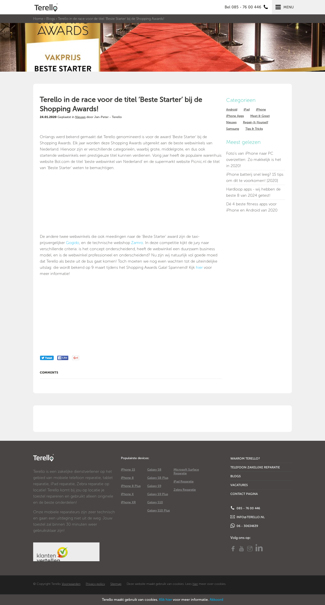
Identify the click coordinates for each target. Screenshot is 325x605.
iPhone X (127, 494)
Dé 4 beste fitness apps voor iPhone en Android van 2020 (251, 207)
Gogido (72, 242)
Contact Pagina (244, 494)
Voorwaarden (71, 584)
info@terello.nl (250, 517)
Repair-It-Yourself (255, 122)
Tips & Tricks (254, 129)
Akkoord (216, 599)
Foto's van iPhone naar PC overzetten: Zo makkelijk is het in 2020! (253, 159)
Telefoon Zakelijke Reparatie (255, 467)
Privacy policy (95, 584)
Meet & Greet (260, 116)
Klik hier (165, 599)
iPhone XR (128, 502)
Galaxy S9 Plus (157, 494)
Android (231, 109)
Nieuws (80, 117)
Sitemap (115, 584)
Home (38, 19)
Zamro (137, 242)
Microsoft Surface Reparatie (186, 471)
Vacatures (239, 485)
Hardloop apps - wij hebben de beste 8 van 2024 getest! (253, 192)
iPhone (261, 109)
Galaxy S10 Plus (158, 510)
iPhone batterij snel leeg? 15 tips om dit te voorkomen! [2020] (254, 177)
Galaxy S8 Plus (157, 478)
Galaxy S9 (154, 486)
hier (199, 267)
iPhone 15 (128, 469)
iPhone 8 (127, 478)
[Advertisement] (75, 201)
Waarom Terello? (245, 458)
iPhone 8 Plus (131, 486)
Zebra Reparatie (185, 490)
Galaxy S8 (154, 469)
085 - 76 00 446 (248, 508)
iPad (247, 109)
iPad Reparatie (184, 481)
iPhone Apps (235, 116)
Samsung (232, 129)
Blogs (50, 19)
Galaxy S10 (155, 502)
